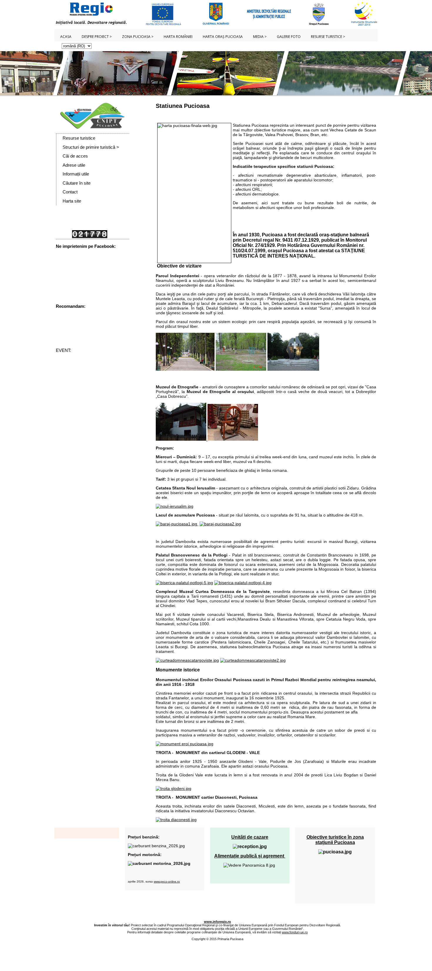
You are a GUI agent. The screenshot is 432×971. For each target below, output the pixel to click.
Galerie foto (289, 36)
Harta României (178, 36)
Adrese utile (74, 165)
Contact (70, 191)
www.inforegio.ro (217, 921)
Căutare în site (77, 183)
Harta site (72, 200)
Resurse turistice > (328, 36)
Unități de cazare (249, 837)
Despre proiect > (97, 36)
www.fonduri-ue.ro (295, 932)
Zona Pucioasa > (137, 36)
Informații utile (76, 173)
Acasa (65, 36)
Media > (260, 36)
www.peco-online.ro (167, 881)
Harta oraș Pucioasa (223, 36)
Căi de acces (75, 155)
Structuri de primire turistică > (91, 147)
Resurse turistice (79, 138)
